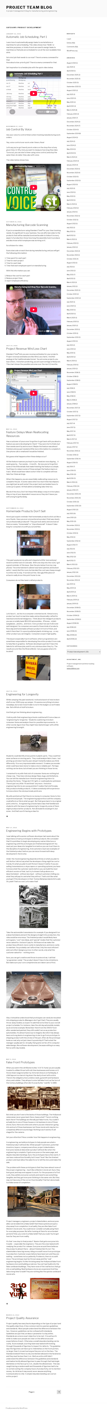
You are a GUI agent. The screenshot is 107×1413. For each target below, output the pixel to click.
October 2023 (71, 176)
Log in (69, 39)
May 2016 (70, 474)
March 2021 (71, 282)
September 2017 (72, 415)
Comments (72, 47)
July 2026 (70, 67)
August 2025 (71, 90)
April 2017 (70, 435)
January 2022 (71, 247)
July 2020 (70, 302)
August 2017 (71, 419)
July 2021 (70, 267)
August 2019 (71, 341)
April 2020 (70, 314)
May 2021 (70, 274)
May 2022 (70, 231)
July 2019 (70, 345)
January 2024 (71, 165)
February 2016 (72, 486)
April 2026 (70, 71)
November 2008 (72, 611)
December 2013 (72, 525)
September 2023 (73, 180)
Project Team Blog (29, 7)
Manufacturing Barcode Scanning (27, 225)
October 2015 (71, 502)
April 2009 (70, 592)
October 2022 (71, 220)
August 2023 (71, 184)
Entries (71, 43)
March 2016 (71, 482)
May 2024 (70, 149)
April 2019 (70, 357)
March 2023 (71, 204)
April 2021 (70, 278)
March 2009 (71, 596)
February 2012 (71, 568)
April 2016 (70, 478)
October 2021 (71, 259)
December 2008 (72, 607)
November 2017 (72, 408)
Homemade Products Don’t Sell (25, 511)
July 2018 (70, 388)
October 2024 (72, 129)
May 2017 (70, 431)
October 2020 (72, 294)
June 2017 (70, 427)
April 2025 (70, 106)
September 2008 (73, 619)
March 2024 (71, 157)
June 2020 (70, 306)
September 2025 (73, 86)
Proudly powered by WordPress (16, 1408)
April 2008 (70, 639)
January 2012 (71, 572)
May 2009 (70, 588)
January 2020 (71, 325)
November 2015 (72, 498)
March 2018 (71, 400)
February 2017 (71, 443)
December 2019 (72, 329)
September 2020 (73, 298)
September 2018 (72, 380)
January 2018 (71, 404)
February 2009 (72, 600)
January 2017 (71, 447)
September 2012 (72, 541)
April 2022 (70, 235)
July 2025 (70, 94)
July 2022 (70, 227)
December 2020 (72, 290)
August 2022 (71, 223)
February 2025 (72, 114)
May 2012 (70, 557)
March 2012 (71, 564)
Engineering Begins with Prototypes (29, 830)
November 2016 (72, 451)
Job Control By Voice (19, 129)
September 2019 (72, 337)
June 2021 (70, 270)
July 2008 (70, 627)
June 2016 (70, 470)
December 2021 (72, 251)
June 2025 (70, 98)
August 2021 (71, 263)
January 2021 (71, 286)
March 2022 (71, 239)
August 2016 (71, 462)
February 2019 (72, 365)
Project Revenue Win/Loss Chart (26, 348)
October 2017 (71, 412)
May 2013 (70, 537)
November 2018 (72, 372)
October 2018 (71, 376)
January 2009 (71, 603)
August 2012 (71, 545)
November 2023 (72, 173)
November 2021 (72, 255)
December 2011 (72, 576)
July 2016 (70, 466)
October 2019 (71, 333)
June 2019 (70, 349)
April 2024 (70, 153)
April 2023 (70, 200)
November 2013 (72, 529)
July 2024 (70, 141)
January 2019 (71, 368)
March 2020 (71, 318)
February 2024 (72, 161)
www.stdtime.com (73, 668)
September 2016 (72, 459)
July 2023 (70, 188)
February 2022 (72, 243)
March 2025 (71, 110)
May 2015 (70, 521)
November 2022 (72, 216)
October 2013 (71, 533)
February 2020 (72, 321)
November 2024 (72, 126)
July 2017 (70, 423)
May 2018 (70, 396)
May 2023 (70, 196)
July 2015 (70, 513)
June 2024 (70, 145)
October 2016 (71, 455)
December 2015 (72, 494)
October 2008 (72, 615)
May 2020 (70, 310)
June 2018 (70, 392)
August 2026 (71, 63)
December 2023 (72, 169)
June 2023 (70, 192)
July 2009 (70, 584)
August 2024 (71, 137)
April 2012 (70, 560)
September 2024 (73, 133)
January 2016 (71, 490)
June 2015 (70, 517)
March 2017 (71, 439)
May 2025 (70, 102)
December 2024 (72, 122)
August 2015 (71, 509)
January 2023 (71, 212)
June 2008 (70, 631)
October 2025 (72, 82)
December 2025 (72, 75)
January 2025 (71, 118)
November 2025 (72, 79)
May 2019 (70, 353)
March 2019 (71, 361)
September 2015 (72, 506)
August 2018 (71, 384)
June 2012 (70, 553)
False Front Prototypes (20, 1062)
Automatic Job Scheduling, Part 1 (26, 36)
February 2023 (72, 208)
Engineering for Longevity (22, 694)
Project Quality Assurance (22, 1318)
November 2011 (72, 580)
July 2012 (70, 549)
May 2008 (70, 635)
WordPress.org (72, 51)
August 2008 (71, 623)
